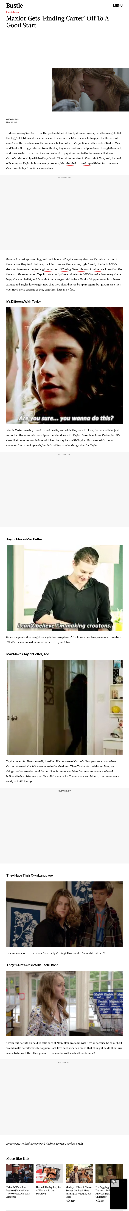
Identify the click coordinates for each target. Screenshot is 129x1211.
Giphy (79, 1143)
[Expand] (113, 1181)
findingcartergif (34, 1143)
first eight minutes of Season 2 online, (67, 269)
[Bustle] (14, 5)
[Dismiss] (123, 1181)
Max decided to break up (75, 163)
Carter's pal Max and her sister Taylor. (90, 143)
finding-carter (54, 1143)
